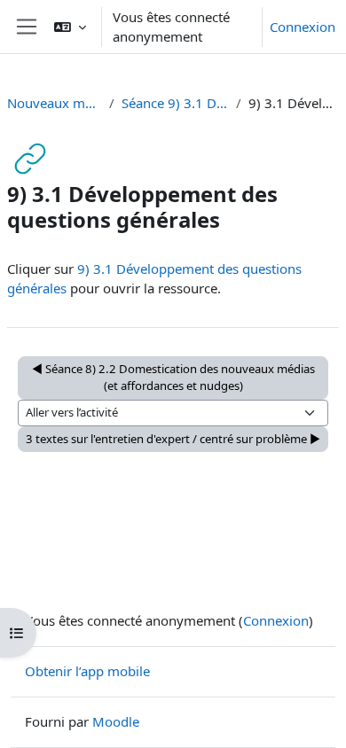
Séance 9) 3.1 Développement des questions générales (175, 103)
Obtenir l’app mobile (87, 671)
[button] (70, 26)
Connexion (302, 26)
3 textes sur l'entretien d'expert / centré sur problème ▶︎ (173, 439)
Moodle (115, 721)
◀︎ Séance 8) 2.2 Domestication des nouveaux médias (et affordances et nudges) (173, 377)
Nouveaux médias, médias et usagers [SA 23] (54, 103)
